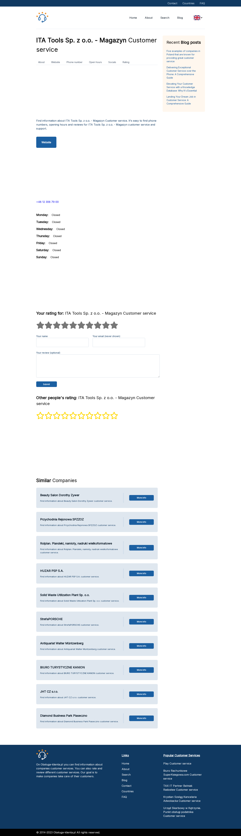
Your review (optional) (48, 352)
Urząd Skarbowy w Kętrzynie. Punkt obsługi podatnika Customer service (182, 812)
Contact (172, 3)
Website (55, 62)
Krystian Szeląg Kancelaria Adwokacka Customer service (182, 798)
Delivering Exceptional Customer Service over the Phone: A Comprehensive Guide (181, 72)
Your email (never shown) (106, 336)
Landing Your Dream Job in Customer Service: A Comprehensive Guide (181, 100)
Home (133, 17)
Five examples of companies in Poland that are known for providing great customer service (183, 56)
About (148, 17)
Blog (180, 17)
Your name (42, 336)
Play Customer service (177, 763)
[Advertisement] (97, 93)
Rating (126, 62)
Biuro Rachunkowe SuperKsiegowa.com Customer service (182, 774)
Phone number (74, 62)
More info (141, 497)
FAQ (202, 3)
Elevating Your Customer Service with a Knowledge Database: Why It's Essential (182, 87)
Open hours (95, 62)
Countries (188, 3)
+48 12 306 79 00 (47, 201)
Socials (112, 62)
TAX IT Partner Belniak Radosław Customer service (180, 787)
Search (164, 17)
